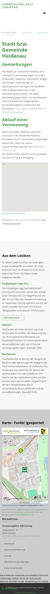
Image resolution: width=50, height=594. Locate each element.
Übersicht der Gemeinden (27, 220)
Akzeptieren (9, 588)
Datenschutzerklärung (14, 549)
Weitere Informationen (25, 592)
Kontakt (7, 556)
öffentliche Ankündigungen (16, 562)
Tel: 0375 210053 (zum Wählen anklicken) (21, 536)
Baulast (7, 324)
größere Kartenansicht (14, 213)
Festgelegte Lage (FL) (15, 283)
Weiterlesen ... (13, 317)
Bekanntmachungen (13, 568)
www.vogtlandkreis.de (25, 514)
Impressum (9, 543)
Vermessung (18, 5)
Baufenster (9, 354)
